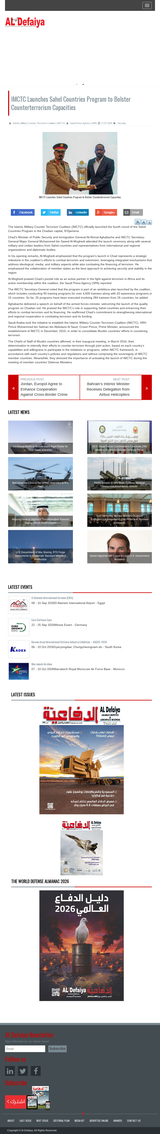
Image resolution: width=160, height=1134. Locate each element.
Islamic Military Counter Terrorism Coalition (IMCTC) (38, 123)
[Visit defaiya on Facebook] (23, 211)
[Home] (25, 22)
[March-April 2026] (81, 761)
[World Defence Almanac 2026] (81, 945)
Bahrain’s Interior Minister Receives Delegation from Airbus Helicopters (108, 389)
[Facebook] (36, 1071)
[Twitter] (23, 1071)
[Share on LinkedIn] (78, 211)
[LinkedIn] (10, 1071)
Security (121, 123)
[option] (43, 53)
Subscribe (27, 1098)
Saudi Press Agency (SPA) (83, 123)
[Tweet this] (51, 211)
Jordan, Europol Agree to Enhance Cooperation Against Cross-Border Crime (44, 389)
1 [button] (77, 84)
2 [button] (83, 84)
